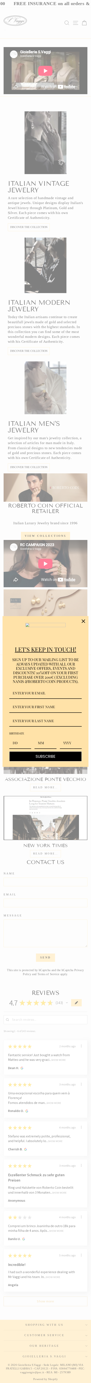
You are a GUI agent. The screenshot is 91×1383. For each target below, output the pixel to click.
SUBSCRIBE (45, 756)
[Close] (83, 621)
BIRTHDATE (16, 733)
